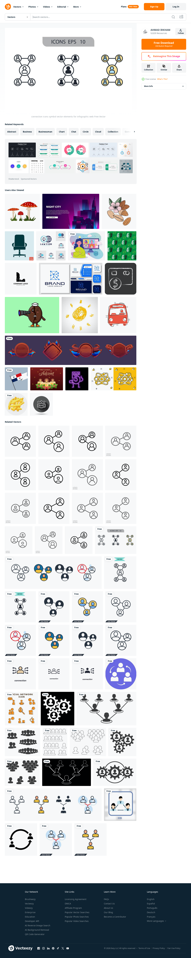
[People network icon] (57, 708)
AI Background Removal (37, 929)
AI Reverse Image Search (37, 925)
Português (152, 907)
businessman (45, 131)
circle (85, 131)
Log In (176, 6)
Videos (46, 6)
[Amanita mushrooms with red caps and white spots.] (22, 211)
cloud (98, 131)
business (27, 131)
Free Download (164, 44)
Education (30, 916)
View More (126, 166)
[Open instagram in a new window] (43, 948)
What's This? (162, 79)
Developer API (32, 921)
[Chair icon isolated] (19, 245)
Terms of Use (144, 948)
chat (73, 131)
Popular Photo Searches (77, 916)
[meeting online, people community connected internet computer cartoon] (86, 245)
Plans (124, 6)
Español (151, 903)
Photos (32, 6)
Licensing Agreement (75, 899)
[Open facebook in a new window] (38, 948)
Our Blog (108, 912)
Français (151, 916)
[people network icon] (21, 839)
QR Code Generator (35, 934)
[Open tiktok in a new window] (58, 948)
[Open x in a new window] (63, 948)
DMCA (68, 903)
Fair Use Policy (173, 948)
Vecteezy (29, 903)
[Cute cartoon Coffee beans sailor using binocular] (32, 315)
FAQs (106, 899)
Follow (181, 33)
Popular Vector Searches (77, 912)
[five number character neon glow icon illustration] (76, 378)
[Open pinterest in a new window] (53, 948)
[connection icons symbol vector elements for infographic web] (115, 540)
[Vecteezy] (8, 7)
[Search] (173, 17)
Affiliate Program (73, 907)
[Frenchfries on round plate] (16, 404)
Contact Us (109, 903)
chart (62, 131)
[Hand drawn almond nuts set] (119, 211)
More (76, 6)
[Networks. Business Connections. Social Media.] (120, 673)
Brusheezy (30, 899)
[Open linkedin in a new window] (48, 948)
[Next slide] (132, 131)
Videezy (29, 907)
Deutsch (151, 912)
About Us (108, 907)
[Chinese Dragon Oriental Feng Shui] (122, 245)
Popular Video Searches (77, 921)
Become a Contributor (115, 916)
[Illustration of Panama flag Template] (16, 378)
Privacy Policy (159, 948)
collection (113, 131)
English (150, 899)
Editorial (61, 6)
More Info (148, 86)
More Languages (155, 921)
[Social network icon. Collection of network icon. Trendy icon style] (21, 708)
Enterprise (30, 912)
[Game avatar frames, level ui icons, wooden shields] (70, 350)
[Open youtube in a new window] (67, 948)
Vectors (17, 6)
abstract (11, 131)
